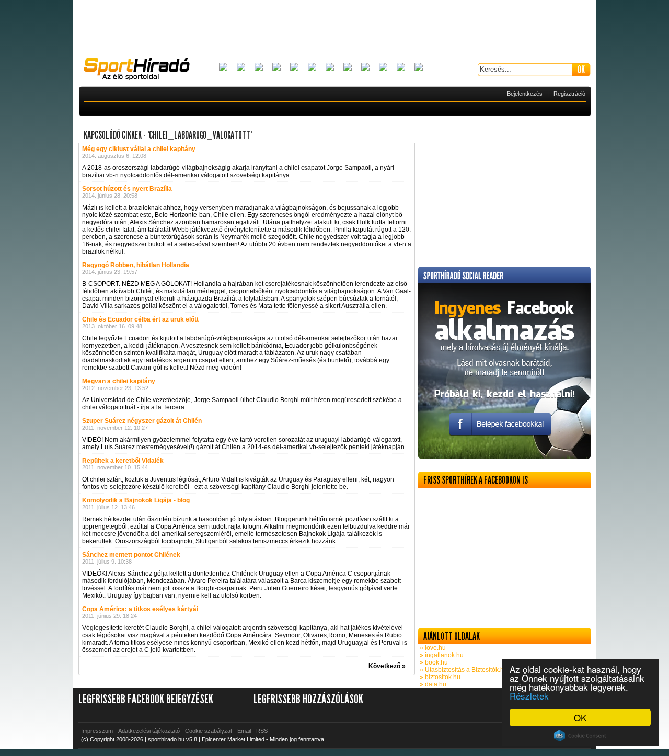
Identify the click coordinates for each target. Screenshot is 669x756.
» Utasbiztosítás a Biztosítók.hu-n (465, 669)
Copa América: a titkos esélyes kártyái (140, 609)
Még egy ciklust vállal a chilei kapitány (138, 149)
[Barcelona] (259, 68)
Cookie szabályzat (208, 731)
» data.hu (432, 684)
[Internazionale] (312, 68)
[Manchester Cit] (365, 68)
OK (580, 717)
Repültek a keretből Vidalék (123, 460)
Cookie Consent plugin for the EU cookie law (580, 735)
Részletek (529, 695)
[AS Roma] (418, 68)
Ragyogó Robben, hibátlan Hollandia (135, 265)
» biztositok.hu (439, 677)
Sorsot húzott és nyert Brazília (127, 188)
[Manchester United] (383, 68)
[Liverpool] (347, 68)
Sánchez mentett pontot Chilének (131, 554)
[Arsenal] (241, 68)
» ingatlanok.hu (441, 655)
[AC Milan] (223, 68)
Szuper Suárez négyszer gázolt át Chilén (142, 421)
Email (244, 731)
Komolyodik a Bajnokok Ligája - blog (136, 500)
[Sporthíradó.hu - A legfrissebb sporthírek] (141, 70)
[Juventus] (330, 68)
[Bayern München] (276, 68)
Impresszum (97, 731)
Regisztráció (569, 93)
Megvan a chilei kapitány (118, 381)
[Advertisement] (334, 28)
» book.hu (433, 662)
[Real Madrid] (401, 68)
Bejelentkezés (525, 93)
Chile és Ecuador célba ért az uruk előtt (140, 319)
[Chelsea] (294, 68)
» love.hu (432, 647)
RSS (262, 731)
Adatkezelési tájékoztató (149, 731)
